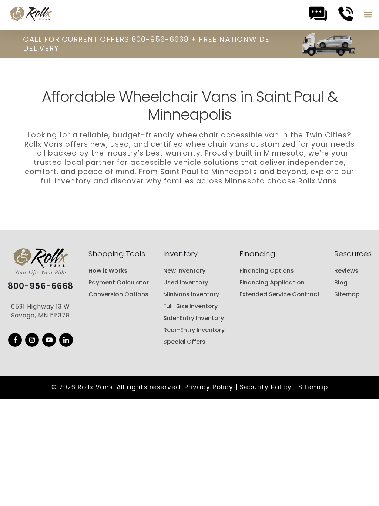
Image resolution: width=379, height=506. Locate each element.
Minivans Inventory (191, 294)
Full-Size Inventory (190, 306)
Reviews (346, 270)
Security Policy (266, 387)
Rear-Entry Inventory (194, 330)
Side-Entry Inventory (193, 318)
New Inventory (184, 270)
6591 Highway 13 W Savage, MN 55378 (40, 311)
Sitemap (347, 294)
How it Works (107, 270)
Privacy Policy (208, 387)
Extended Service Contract (279, 294)
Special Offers (184, 341)
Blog (341, 282)
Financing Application (272, 282)
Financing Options (266, 270)
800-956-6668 (40, 286)
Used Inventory (185, 282)
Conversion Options (118, 294)
